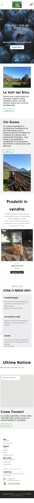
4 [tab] (15, 275)
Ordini (5, 452)
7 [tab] (22, 275)
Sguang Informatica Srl (17, 495)
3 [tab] (12, 275)
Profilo (5, 447)
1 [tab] (8, 275)
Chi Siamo (6, 441)
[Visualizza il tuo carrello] (30, 4)
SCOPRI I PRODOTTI (17, 47)
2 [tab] (10, 275)
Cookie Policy (7, 462)
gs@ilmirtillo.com (7, 475)
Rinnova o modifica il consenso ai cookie (12, 469)
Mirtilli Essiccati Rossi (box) (17, 265)
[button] (8, 110)
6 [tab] (20, 275)
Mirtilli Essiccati (17, 263)
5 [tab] (17, 275)
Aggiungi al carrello (17, 272)
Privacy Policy (7, 464)
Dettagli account (8, 455)
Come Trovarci (7, 443)
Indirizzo (5, 450)
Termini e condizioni (9, 459)
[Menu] (3, 4)
